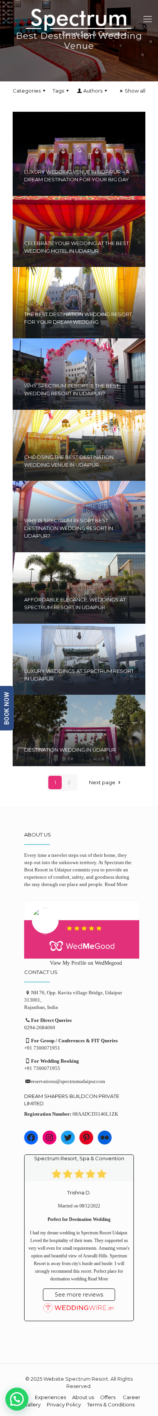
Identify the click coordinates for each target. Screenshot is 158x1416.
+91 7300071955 (42, 1068)
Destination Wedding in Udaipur (70, 750)
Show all (135, 91)
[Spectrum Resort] (79, 23)
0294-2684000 (39, 1027)
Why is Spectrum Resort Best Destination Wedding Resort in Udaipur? (68, 528)
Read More (116, 884)
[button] (16, 1399)
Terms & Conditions (111, 1404)
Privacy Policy (64, 1404)
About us (83, 1397)
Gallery (32, 1404)
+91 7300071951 (42, 1048)
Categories (27, 91)
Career (131, 1397)
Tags (58, 91)
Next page (102, 782)
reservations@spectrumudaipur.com (68, 1081)
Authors (92, 91)
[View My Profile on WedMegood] (79, 930)
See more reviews (79, 1294)
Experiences (50, 1397)
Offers (108, 1397)
